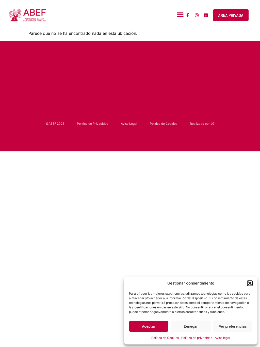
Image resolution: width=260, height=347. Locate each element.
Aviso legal (222, 338)
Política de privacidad (196, 338)
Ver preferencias (233, 326)
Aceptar (148, 326)
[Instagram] (197, 15)
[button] (249, 283)
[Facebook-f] (188, 15)
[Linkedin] (206, 15)
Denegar (191, 326)
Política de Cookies (165, 338)
